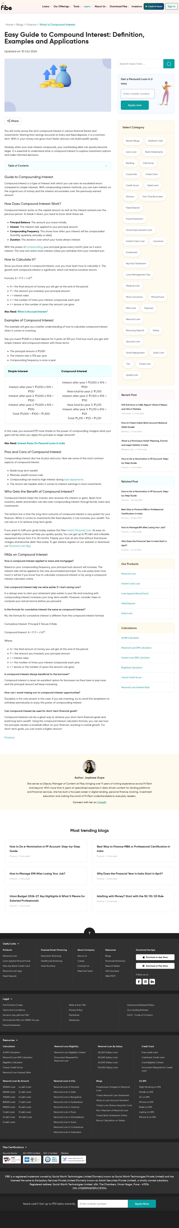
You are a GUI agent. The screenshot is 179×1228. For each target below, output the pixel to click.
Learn (87, 6)
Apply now (135, 105)
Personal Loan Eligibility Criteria (69, 1052)
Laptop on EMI (146, 1112)
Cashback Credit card (153, 1057)
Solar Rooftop (48, 966)
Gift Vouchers (112, 971)
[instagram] (145, 981)
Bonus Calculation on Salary (110, 1120)
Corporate (131, 174)
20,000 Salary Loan (108, 1052)
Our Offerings (61, 6)
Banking (130, 163)
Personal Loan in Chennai (66, 1107)
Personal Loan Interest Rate (135, 687)
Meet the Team (85, 971)
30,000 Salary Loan (108, 1057)
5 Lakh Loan (25, 1092)
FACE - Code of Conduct (140, 1015)
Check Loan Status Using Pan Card (114, 1105)
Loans (45, 6)
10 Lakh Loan (25, 1117)
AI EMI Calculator (130, 638)
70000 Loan (9, 1097)
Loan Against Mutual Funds (16, 961)
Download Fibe (118, 6)
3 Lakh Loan (9, 1122)
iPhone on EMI (146, 1102)
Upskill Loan (132, 375)
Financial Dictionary (115, 961)
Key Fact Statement (136, 263)
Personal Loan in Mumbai (66, 1087)
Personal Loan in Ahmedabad (69, 1117)
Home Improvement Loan (139, 230)
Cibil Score (148, 163)
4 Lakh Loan (25, 1087)
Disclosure (74, 1020)
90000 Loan (9, 1107)
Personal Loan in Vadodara (67, 1132)
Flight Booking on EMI (150, 1087)
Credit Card (151, 174)
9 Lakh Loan (25, 1112)
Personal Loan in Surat (65, 1122)
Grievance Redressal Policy (140, 1005)
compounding (34, 246)
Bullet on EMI (145, 1107)
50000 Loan (9, 1087)
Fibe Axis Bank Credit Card (16, 966)
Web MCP (110, 976)
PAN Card (131, 308)
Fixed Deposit (133, 207)
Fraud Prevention (134, 219)
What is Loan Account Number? (112, 1100)
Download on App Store (157, 957)
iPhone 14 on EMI (147, 1117)
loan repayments (73, 479)
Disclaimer (74, 1015)
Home (9, 24)
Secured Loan (133, 341)
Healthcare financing (51, 961)
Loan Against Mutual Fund (134, 593)
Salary (156, 330)
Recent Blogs (132, 140)
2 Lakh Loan (9, 1117)
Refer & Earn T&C (77, 1005)
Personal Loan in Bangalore (67, 1097)
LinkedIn (101, 802)
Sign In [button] (171, 6)
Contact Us (83, 966)
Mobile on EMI (146, 1092)
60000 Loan (9, 1092)
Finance (31, 24)
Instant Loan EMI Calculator (135, 657)
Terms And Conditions (14, 1010)
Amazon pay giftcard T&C (16, 1015)
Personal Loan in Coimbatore (68, 1127)
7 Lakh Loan (25, 1102)
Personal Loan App (19, 545)
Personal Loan (133, 319)
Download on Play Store (157, 966)
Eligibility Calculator (131, 667)
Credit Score (132, 185)
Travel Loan (145, 364)
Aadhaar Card (155, 140)
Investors (137, 6)
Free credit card (150, 1052)
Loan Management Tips (138, 274)
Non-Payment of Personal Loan (112, 1110)
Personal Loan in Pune (65, 1112)
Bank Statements (154, 152)
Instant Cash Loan (135, 241)
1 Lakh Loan (9, 1112)
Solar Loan (158, 352)
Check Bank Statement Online (111, 1115)
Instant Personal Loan (78, 530)
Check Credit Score (131, 677)
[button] (12, 121)
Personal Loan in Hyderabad (68, 1102)
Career (80, 961)
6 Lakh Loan (25, 1097)
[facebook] (139, 981)
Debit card (152, 185)
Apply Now (142, 1203)
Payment (148, 308)
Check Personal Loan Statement (112, 1095)
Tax (128, 364)
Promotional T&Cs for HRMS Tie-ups (21, 1020)
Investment (131, 252)
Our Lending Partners (137, 1010)
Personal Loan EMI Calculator (136, 647)
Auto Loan (131, 152)
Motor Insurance (134, 297)
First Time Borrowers (153, 196)
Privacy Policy (76, 1010)
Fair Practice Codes (13, 1005)
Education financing (51, 956)
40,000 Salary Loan (108, 1062)
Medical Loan (133, 285)
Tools (76, 6)
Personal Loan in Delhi (65, 1092)
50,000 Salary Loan (108, 1067)
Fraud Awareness (11, 1025)
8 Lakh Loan (25, 1107)
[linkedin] (152, 981)
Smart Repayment (135, 352)
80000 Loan (9, 1102)
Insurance (158, 241)
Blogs (19, 24)
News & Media (112, 966)
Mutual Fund (157, 297)
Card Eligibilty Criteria (152, 1062)
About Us (100, 6)
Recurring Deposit (135, 330)
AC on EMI (144, 1097)
